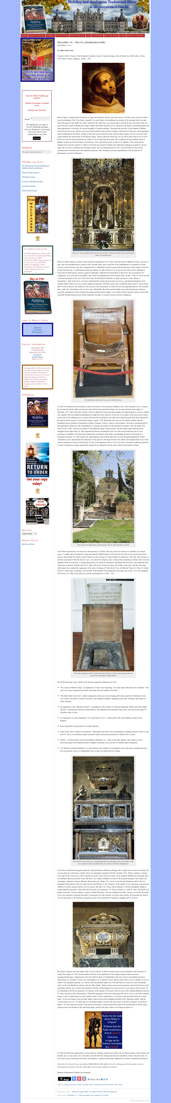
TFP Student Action (28, 177)
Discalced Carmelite (70, 1084)
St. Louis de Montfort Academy (32, 181)
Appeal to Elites (36, 35)
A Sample (51, 35)
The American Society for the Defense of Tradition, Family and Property (35, 166)
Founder (79, 1084)
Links (122, 35)
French (37, 327)
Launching (97, 35)
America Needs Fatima (29, 190)
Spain (120, 1084)
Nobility (96, 1084)
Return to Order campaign (30, 172)
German (38, 329)
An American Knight (29, 186)
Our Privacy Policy (28, 544)
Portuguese (37, 331)
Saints (116, 1084)
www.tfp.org (37, 354)
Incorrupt (85, 1084)
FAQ (88, 35)
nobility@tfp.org (37, 357)
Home (24, 35)
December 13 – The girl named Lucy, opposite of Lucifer (88, 1095)
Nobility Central (135, 35)
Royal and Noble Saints (107, 1084)
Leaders (91, 1084)
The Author (62, 35)
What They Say (77, 35)
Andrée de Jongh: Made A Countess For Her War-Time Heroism (94, 1091)
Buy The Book (111, 35)
